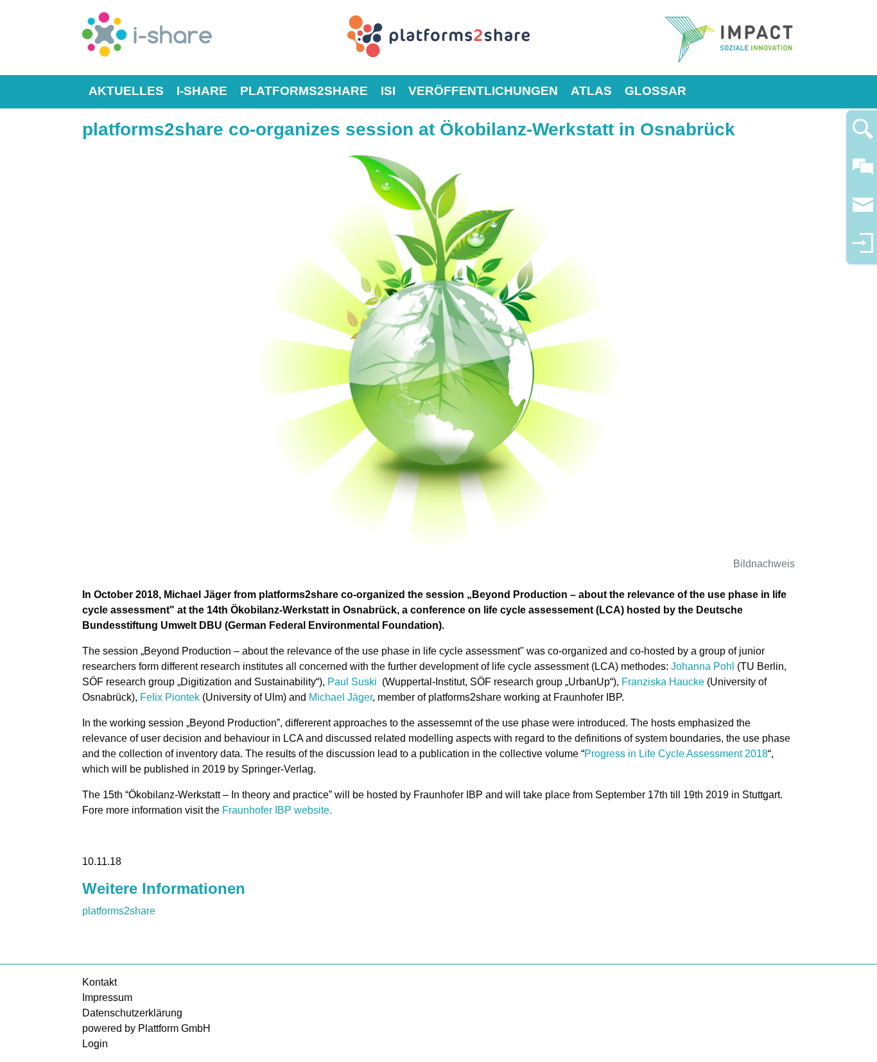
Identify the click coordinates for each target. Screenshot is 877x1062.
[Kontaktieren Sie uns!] (863, 172)
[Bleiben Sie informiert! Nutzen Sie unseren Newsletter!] (863, 210)
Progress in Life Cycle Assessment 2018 (676, 753)
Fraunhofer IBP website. (278, 810)
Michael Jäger (340, 697)
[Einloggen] (863, 248)
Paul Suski (354, 681)
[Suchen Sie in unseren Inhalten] (863, 134)
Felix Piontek (170, 697)
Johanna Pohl (702, 666)
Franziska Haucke (662, 681)
